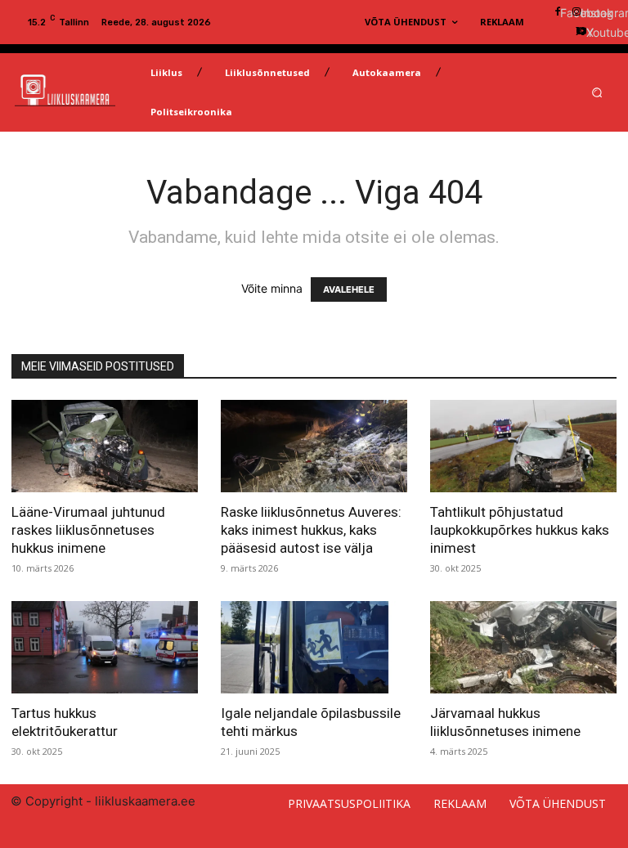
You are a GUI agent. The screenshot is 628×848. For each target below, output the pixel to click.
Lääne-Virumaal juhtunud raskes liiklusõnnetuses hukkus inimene (88, 530)
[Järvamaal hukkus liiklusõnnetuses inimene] (523, 647)
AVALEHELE (349, 289)
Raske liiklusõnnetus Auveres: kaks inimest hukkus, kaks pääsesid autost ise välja (311, 530)
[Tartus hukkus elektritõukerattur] (104, 647)
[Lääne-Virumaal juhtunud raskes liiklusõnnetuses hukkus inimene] (104, 446)
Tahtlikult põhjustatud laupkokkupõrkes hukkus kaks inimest (519, 530)
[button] (597, 93)
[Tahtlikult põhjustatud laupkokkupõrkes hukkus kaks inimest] (523, 446)
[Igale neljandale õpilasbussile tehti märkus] (314, 647)
